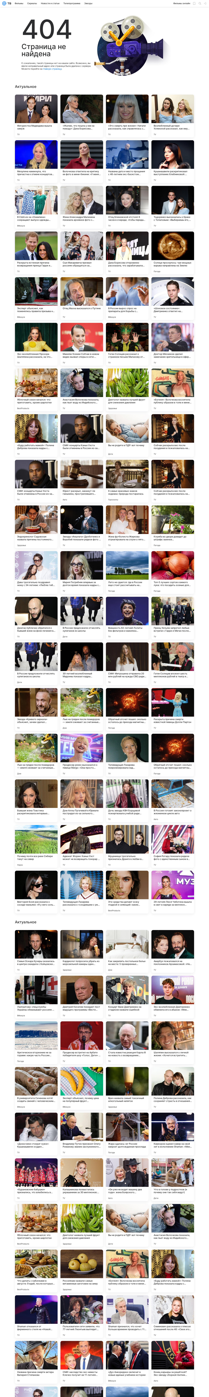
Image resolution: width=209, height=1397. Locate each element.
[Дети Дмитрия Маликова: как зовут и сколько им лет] (81, 983)
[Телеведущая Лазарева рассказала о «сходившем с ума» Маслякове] (81, 892)
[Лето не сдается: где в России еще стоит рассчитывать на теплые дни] (127, 572)
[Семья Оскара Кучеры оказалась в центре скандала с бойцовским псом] (36, 1134)
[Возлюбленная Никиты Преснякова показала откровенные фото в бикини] (172, 1029)
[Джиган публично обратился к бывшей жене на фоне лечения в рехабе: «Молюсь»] (36, 618)
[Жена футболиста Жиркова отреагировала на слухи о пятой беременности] (127, 526)
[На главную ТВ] (8, 3)
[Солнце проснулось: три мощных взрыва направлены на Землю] (172, 253)
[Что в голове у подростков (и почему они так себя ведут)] (172, 1362)
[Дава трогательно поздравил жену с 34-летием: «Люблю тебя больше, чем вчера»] (36, 572)
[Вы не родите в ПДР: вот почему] (127, 435)
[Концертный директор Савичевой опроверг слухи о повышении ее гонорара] (81, 937)
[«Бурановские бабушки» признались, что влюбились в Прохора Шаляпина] (36, 1362)
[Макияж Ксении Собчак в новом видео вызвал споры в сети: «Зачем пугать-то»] (81, 344)
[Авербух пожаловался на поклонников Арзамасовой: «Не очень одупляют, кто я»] (172, 1134)
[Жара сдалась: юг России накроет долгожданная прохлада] (127, 1316)
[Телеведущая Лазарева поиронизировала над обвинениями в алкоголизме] (127, 755)
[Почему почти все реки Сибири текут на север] (36, 846)
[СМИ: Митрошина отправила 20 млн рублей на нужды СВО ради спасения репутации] (127, 663)
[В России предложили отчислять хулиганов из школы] (81, 618)
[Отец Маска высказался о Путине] (81, 298)
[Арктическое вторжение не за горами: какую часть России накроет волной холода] (36, 1225)
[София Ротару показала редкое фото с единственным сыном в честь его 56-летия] (172, 846)
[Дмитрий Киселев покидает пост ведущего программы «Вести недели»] (81, 1179)
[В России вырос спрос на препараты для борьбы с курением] (127, 298)
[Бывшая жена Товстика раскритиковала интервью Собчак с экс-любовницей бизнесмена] (36, 800)
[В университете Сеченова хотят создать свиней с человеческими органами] (36, 1271)
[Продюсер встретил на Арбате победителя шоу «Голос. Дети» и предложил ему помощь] (81, 1225)
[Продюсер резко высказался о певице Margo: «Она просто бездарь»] (81, 755)
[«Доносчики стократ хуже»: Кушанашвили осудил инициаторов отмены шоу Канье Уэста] (36, 1316)
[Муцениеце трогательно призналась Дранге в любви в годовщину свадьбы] (127, 846)
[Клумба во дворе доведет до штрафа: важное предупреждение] (172, 526)
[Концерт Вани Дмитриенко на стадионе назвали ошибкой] (127, 1179)
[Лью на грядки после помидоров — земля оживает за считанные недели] (81, 709)
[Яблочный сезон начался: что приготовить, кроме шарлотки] (36, 390)
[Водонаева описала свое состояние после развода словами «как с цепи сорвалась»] (172, 1074)
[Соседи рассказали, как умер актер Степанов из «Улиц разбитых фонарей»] (172, 983)
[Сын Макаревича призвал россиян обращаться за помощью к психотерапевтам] (81, 253)
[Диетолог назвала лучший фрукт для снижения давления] (127, 390)
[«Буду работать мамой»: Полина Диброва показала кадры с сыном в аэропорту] (36, 435)
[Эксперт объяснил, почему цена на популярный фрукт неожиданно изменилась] (81, 1271)
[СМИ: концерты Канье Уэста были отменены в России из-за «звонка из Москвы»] (81, 435)
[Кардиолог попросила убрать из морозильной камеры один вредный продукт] (81, 1134)
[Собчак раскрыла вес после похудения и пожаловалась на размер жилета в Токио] (172, 435)
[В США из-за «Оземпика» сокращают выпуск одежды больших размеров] (36, 207)
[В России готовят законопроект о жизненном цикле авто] (172, 800)
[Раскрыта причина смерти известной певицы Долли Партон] (172, 709)
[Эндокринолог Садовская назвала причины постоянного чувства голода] (36, 526)
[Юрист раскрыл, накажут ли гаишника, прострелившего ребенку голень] (81, 481)
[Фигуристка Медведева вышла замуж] (36, 116)
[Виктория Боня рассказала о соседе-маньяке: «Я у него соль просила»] (36, 892)
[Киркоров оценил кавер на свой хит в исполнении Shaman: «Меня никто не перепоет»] (172, 1316)
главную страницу (52, 68)
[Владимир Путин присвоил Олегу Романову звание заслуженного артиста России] (81, 1316)
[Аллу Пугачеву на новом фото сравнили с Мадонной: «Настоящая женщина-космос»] (81, 1074)
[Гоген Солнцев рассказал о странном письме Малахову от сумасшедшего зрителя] (127, 344)
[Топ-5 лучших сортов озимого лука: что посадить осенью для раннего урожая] (172, 572)
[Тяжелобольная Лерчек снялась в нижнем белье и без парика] (172, 937)
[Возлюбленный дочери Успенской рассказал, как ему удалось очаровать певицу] (172, 116)
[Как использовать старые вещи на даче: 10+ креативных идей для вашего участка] (81, 1029)
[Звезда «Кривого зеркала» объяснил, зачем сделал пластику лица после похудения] (36, 709)
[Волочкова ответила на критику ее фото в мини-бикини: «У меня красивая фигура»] (81, 161)
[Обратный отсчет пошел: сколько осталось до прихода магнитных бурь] (127, 709)
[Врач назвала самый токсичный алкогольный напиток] (127, 1271)
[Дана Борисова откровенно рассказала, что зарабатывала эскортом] (127, 253)
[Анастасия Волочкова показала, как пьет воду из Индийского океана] (81, 390)
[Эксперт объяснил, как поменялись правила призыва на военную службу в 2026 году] (36, 298)
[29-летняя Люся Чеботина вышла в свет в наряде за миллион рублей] (172, 892)
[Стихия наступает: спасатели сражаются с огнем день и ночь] (127, 1029)
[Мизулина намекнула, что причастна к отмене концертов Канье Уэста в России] (36, 161)
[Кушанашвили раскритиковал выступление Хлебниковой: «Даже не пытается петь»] (172, 161)
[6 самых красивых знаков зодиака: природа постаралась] (127, 481)
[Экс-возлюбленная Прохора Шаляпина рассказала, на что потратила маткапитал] (36, 344)
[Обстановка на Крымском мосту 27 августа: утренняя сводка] (127, 1074)
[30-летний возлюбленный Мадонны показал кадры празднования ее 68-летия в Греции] (81, 663)
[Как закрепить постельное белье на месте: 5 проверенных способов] (127, 1134)
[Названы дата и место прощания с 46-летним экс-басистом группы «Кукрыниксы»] (127, 161)
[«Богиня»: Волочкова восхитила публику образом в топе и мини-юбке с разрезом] (172, 390)
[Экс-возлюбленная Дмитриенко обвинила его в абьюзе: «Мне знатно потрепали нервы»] (172, 1179)
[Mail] (4, 3)
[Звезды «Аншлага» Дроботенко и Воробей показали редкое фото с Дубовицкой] (81, 526)
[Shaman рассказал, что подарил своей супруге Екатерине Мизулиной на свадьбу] (36, 983)
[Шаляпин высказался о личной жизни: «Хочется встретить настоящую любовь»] (172, 1225)
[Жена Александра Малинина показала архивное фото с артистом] (81, 207)
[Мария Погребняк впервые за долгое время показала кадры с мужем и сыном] (81, 572)
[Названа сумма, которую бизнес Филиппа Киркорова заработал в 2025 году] (127, 937)
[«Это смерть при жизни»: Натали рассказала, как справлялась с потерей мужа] (127, 116)
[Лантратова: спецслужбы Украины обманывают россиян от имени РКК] (36, 1179)
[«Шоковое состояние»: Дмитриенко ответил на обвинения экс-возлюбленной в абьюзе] (172, 298)
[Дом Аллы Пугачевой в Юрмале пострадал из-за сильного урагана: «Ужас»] (81, 800)
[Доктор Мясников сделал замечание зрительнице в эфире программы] (172, 344)
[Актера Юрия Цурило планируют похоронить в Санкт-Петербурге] (36, 937)
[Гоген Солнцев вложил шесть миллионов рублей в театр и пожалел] (172, 663)
